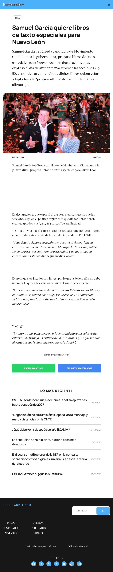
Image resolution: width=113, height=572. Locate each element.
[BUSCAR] (103, 511)
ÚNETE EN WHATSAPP (33, 368)
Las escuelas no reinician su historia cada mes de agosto (44, 442)
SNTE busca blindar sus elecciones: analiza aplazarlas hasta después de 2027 (49, 402)
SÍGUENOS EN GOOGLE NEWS (79, 368)
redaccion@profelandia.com (44, 546)
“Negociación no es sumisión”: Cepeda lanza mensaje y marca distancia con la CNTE (50, 417)
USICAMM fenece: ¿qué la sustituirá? (38, 474)
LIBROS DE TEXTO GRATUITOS (56, 355)
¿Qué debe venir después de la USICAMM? (41, 429)
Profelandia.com (17, 505)
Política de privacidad (78, 546)
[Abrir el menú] (108, 4)
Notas (17, 18)
